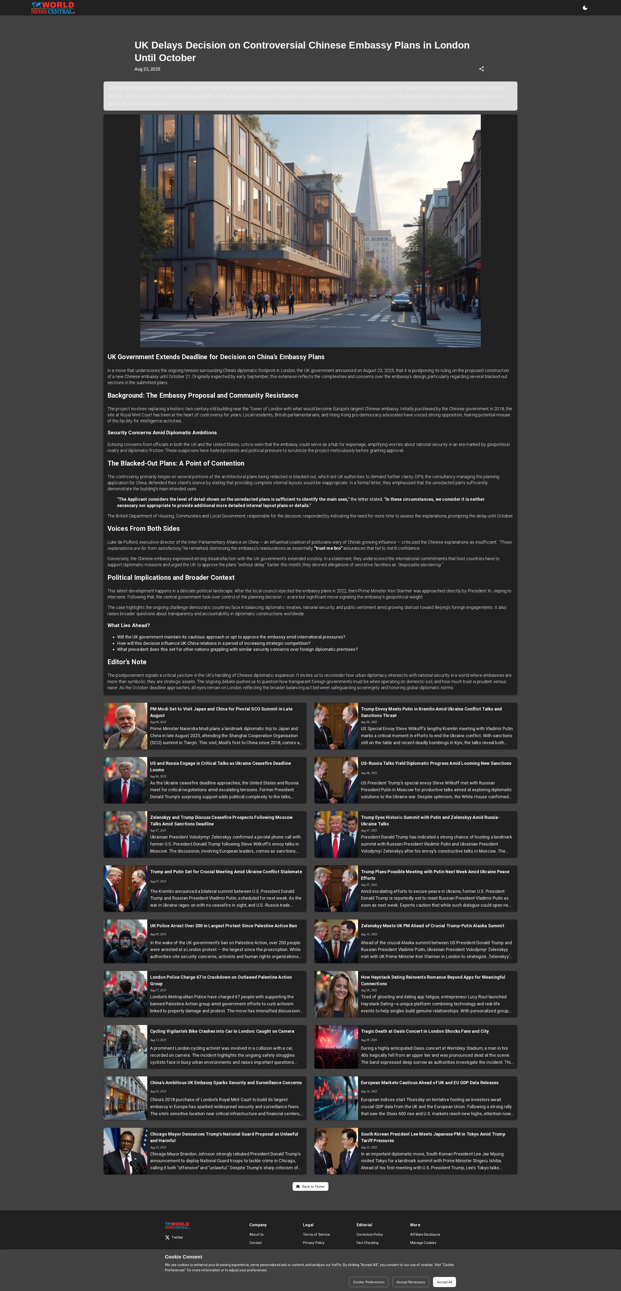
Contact (255, 1243)
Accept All (444, 1282)
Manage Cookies (423, 1243)
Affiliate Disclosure (425, 1234)
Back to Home (313, 1186)
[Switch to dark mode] (585, 8)
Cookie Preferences (368, 1282)
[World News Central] (53, 8)
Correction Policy (370, 1234)
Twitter (177, 1237)
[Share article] (481, 69)
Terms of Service (316, 1234)
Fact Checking (368, 1243)
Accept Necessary (411, 1282)
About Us (256, 1234)
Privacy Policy (314, 1243)
